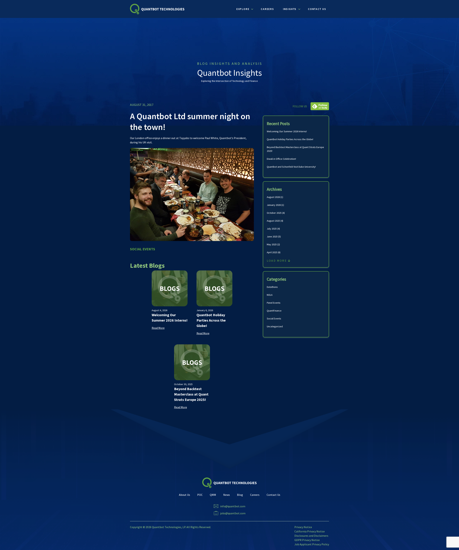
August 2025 (273, 220)
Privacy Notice (303, 527)
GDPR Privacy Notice (307, 540)
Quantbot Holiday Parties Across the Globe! (290, 139)
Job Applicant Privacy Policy (311, 544)
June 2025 (272, 236)
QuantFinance (274, 310)
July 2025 (272, 228)
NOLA (270, 294)
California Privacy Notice (309, 531)
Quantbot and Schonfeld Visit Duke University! (291, 166)
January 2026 (274, 205)
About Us (184, 495)
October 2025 (274, 212)
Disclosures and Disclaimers (311, 535)
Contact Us (273, 495)
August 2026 (273, 197)
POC (200, 495)
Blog (240, 495)
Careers (254, 495)
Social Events (274, 318)
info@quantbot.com (232, 506)
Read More (158, 328)
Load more (277, 260)
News (226, 495)
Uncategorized (275, 326)
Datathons (272, 287)
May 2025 (272, 244)
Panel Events (273, 302)
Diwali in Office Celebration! (281, 158)
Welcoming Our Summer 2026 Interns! (287, 131)
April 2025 (272, 252)
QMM (213, 495)
